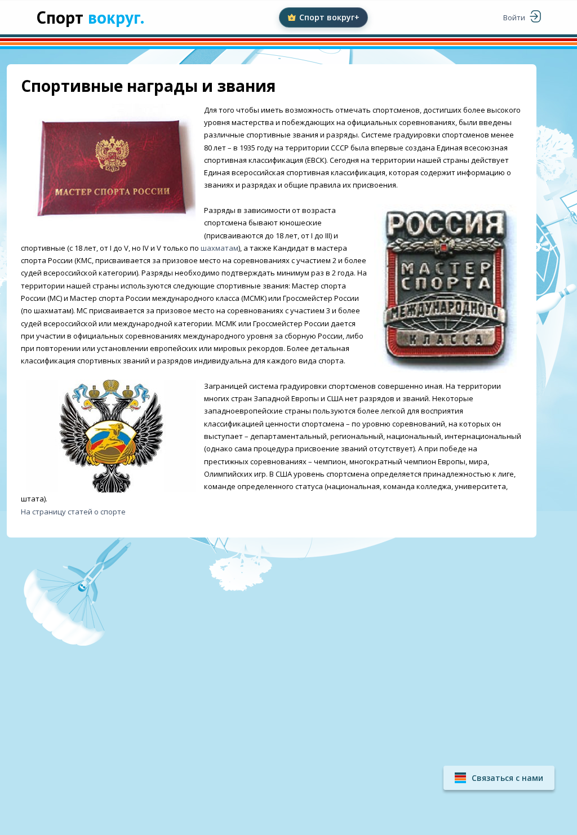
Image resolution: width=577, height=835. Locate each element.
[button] (498, 778)
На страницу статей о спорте (73, 512)
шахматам (219, 248)
